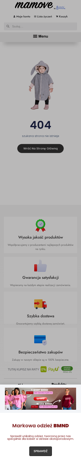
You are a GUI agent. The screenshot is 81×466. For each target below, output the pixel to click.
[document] (40, 233)
